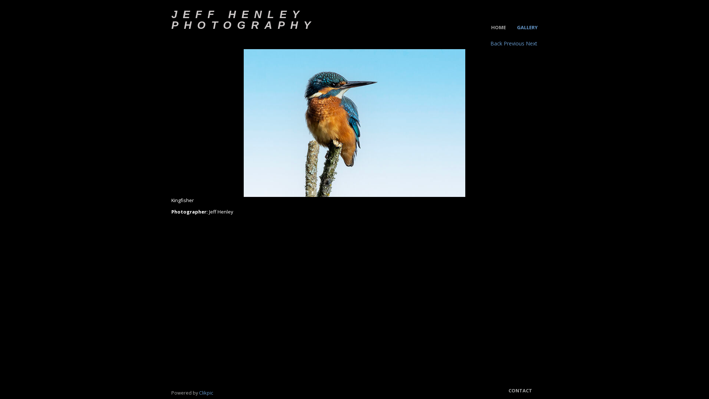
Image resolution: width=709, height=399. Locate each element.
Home (498, 27)
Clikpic (206, 392)
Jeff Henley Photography (243, 19)
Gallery (527, 27)
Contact (520, 390)
